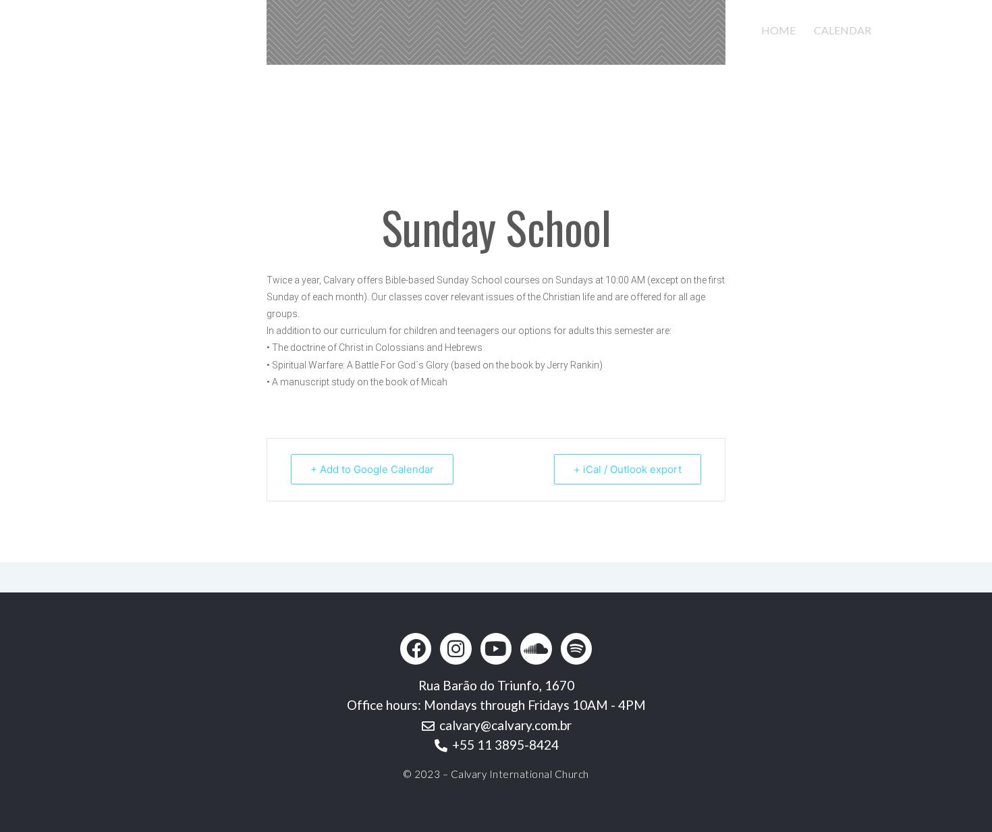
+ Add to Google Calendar (372, 469)
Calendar (842, 30)
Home (778, 30)
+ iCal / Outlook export (628, 469)
